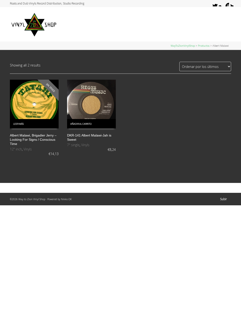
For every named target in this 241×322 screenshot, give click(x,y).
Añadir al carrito (81, 123)
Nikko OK (66, 199)
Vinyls (28, 149)
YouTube (226, 3)
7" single (73, 145)
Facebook (217, 3)
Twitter (213, 3)
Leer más (18, 123)
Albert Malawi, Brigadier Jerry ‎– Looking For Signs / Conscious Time (33, 139)
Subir (223, 199)
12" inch (16, 149)
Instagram (222, 3)
